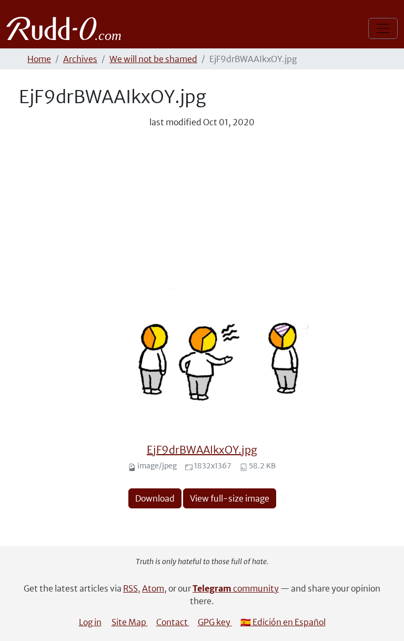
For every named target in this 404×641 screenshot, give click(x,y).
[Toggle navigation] (383, 28)
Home (39, 59)
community (236, 588)
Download (155, 498)
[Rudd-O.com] (66, 28)
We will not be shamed (153, 59)
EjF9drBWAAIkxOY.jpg (202, 449)
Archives (80, 59)
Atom (153, 588)
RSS (130, 588)
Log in (90, 622)
